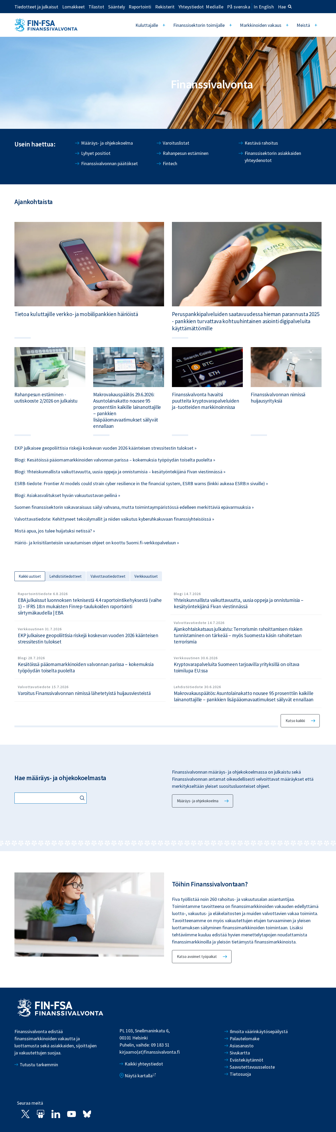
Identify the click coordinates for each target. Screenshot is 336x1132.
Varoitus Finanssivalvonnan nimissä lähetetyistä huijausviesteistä (84, 693)
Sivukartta (240, 1053)
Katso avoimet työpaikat (197, 956)
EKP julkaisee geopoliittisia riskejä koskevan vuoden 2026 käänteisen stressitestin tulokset (88, 638)
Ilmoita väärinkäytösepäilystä (259, 1031)
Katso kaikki (295, 720)
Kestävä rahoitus (261, 143)
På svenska (238, 7)
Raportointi (140, 6)
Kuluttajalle (146, 25)
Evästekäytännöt (246, 1060)
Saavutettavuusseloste (252, 1067)
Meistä (303, 25)
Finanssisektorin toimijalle (199, 25)
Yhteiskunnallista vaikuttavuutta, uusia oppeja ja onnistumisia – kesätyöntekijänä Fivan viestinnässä (238, 603)
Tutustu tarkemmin (39, 1065)
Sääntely (116, 6)
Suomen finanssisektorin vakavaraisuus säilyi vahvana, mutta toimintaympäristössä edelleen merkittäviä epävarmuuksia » (134, 507)
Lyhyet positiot (96, 153)
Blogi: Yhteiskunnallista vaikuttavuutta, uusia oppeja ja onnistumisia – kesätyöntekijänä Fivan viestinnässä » (119, 472)
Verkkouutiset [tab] (146, 576)
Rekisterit (165, 6)
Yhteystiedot (191, 6)
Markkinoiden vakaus (260, 25)
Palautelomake (244, 1038)
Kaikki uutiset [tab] (30, 576)
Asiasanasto (242, 1046)
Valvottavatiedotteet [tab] (108, 576)
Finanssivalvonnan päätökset (109, 163)
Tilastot (96, 6)
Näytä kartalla (139, 1076)
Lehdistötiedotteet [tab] (65, 576)
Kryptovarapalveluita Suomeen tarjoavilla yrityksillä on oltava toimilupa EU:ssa (236, 667)
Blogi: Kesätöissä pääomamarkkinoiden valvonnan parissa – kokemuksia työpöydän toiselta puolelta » (114, 460)
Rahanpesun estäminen (185, 153)
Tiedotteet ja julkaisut (36, 6)
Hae (282, 7)
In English (264, 7)
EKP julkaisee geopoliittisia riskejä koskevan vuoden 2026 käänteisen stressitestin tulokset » (105, 448)
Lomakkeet (73, 6)
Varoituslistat (176, 143)
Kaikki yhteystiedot (144, 1064)
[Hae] (83, 798)
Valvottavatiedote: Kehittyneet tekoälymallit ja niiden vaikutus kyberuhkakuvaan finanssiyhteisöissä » (114, 519)
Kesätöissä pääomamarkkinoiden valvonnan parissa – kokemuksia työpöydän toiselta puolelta (86, 667)
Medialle (214, 6)
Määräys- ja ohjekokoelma (107, 143)
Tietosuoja (240, 1074)
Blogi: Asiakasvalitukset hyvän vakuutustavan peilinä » (67, 495)
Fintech (170, 163)
